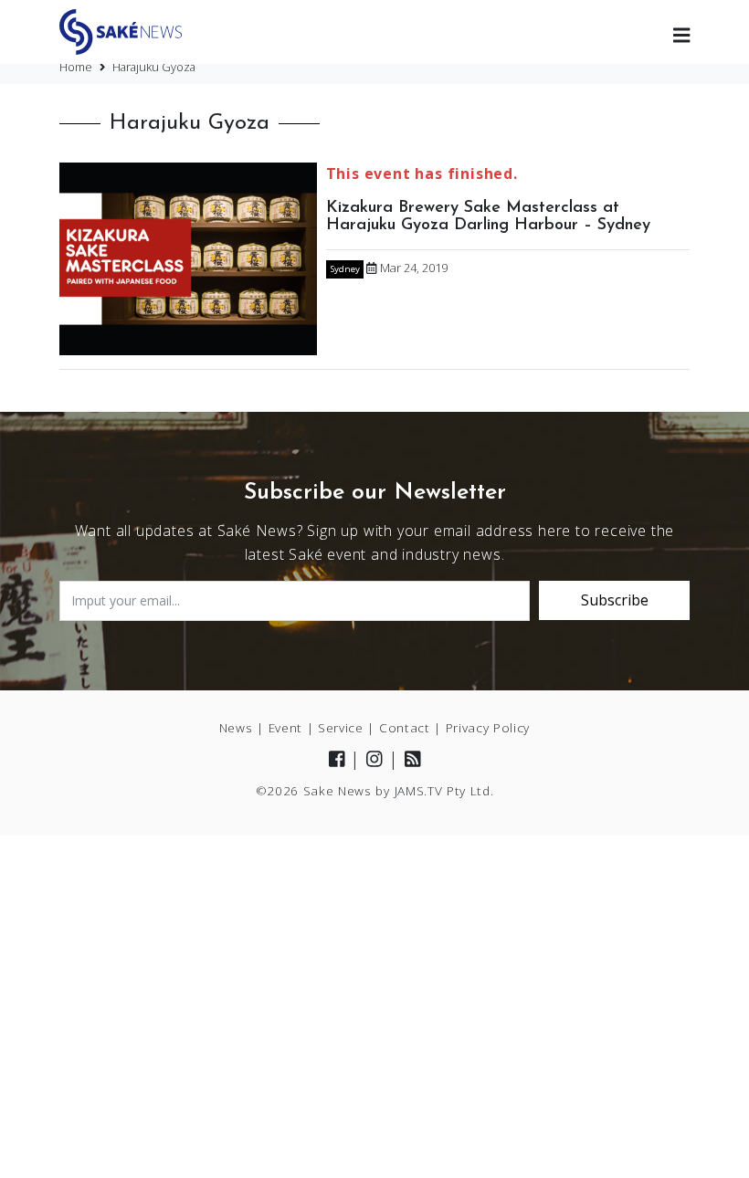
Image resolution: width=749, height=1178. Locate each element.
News (236, 727)
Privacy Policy (488, 727)
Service (341, 727)
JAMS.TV (419, 790)
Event (285, 727)
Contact (404, 727)
